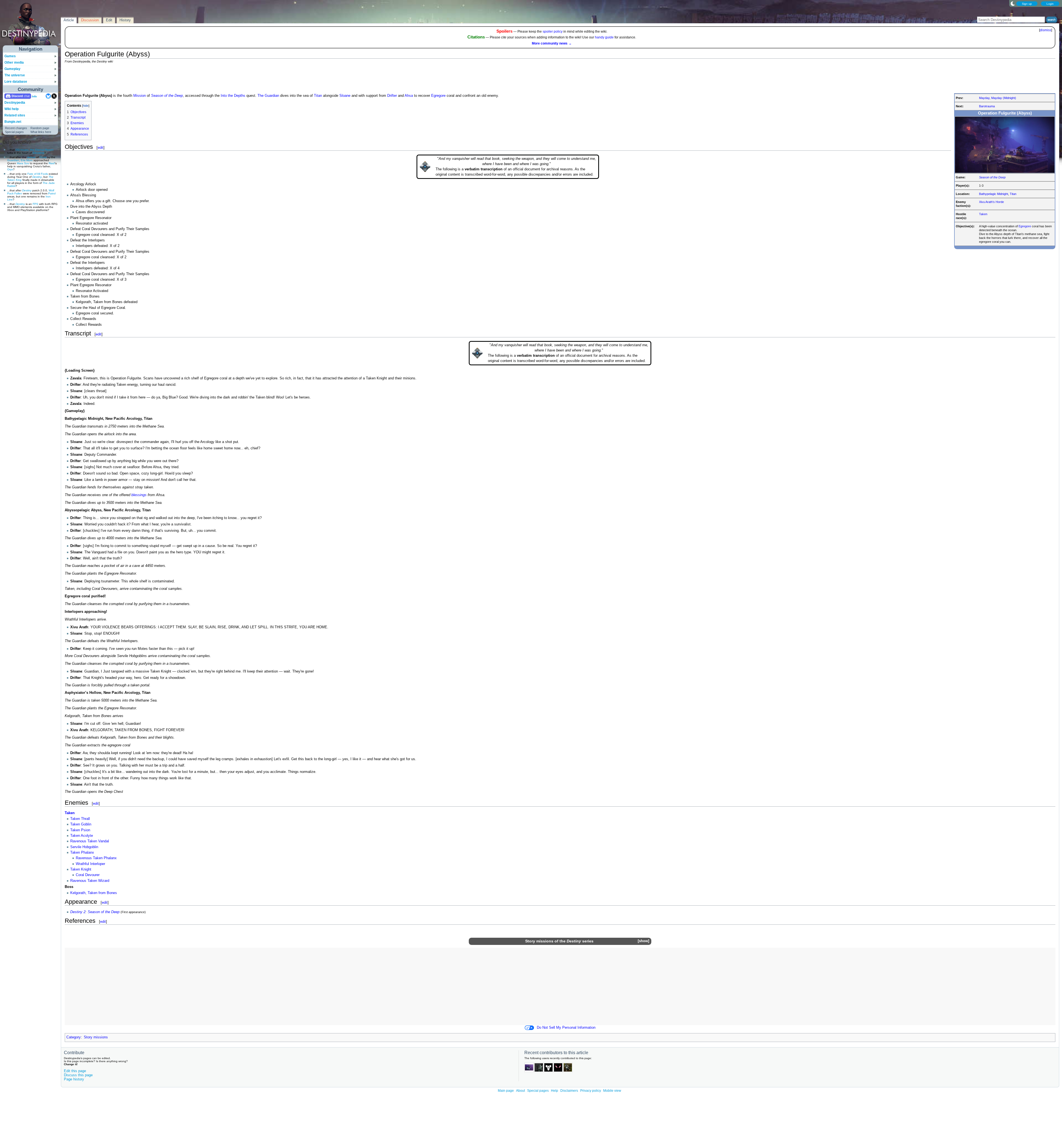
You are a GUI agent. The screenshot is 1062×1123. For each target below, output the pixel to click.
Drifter (392, 96)
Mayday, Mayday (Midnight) (997, 98)
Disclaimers (569, 1091)
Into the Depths (233, 96)
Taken (983, 214)
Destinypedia (14, 103)
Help (554, 1091)
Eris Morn (27, 160)
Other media (14, 62)
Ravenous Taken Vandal (89, 841)
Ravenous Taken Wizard (89, 881)
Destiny (37, 176)
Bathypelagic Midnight (993, 194)
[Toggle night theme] (1013, 3)
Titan (1013, 194)
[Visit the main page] (30, 25)
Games (10, 56)
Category (73, 1037)
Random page (39, 128)
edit (100, 147)
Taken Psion (80, 830)
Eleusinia (38, 152)
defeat (31, 157)
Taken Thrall (80, 819)
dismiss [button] (1045, 30)
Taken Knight (80, 869)
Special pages (14, 132)
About (520, 1091)
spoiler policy (553, 31)
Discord (17, 96)
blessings (139, 495)
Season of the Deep (992, 177)
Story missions (539, 941)
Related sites (14, 115)
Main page (506, 1091)
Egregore (1025, 226)
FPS (35, 203)
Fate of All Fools (37, 173)
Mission (139, 96)
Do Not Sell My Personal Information (566, 1028)
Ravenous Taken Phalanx (96, 858)
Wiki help (11, 109)
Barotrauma (987, 106)
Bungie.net (12, 122)
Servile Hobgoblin (84, 847)
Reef (52, 163)
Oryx (10, 169)
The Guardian (268, 96)
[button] (643, 941)
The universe (14, 75)
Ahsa (409, 96)
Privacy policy (590, 1091)
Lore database (15, 82)
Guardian (13, 160)
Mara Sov (23, 163)
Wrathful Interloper (90, 864)
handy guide (604, 37)
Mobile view (612, 1091)
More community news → (552, 43)
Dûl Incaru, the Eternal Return (34, 149)
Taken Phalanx (82, 852)
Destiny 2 (77, 912)
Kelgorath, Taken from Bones (93, 893)
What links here (40, 132)
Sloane (344, 96)
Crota (43, 157)
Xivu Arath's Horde (991, 202)
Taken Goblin (80, 824)
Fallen (18, 193)
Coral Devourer (88, 875)
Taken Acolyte (81, 836)
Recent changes (16, 128)
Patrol (52, 193)
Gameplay (12, 69)
